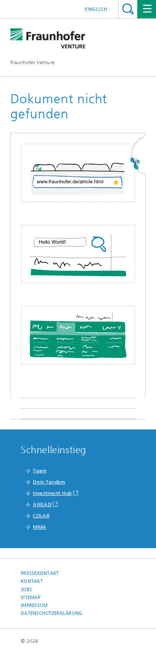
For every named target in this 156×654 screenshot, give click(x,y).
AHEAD (42, 504)
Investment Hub (52, 493)
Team (40, 471)
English (96, 9)
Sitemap (30, 597)
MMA (39, 527)
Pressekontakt (40, 573)
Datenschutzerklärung (51, 613)
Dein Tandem (49, 482)
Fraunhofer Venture (32, 62)
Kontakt (32, 581)
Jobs (26, 589)
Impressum (34, 605)
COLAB (41, 516)
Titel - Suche (128, 9)
